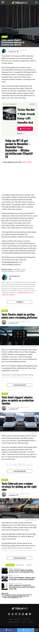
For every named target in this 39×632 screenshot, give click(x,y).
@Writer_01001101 (9, 294)
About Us (17, 619)
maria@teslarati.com (24, 292)
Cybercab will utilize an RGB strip (13, 534)
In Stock (32, 104)
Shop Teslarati (11, 104)
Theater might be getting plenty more (24, 366)
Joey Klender (12, 323)
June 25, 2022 (27, 162)
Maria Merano (12, 51)
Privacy (31, 622)
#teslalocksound (23, 596)
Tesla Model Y (20, 271)
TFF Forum (26, 72)
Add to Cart (26, 129)
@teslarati (5, 593)
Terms (24, 622)
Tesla (24, 269)
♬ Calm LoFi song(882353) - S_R (12, 597)
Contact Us (27, 619)
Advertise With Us (13, 622)
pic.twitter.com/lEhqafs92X (19, 155)
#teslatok (15, 596)
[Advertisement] (19, 178)
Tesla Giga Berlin (8, 271)
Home (10, 619)
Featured (17, 269)
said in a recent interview (10, 449)
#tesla (9, 596)
